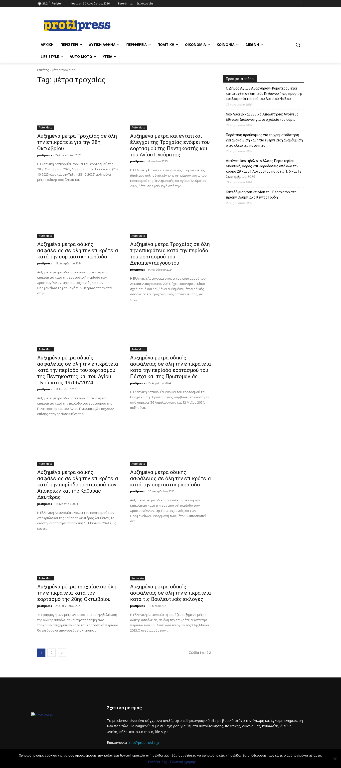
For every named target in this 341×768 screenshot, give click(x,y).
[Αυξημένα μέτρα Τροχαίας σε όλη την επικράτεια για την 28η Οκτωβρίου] (77, 109)
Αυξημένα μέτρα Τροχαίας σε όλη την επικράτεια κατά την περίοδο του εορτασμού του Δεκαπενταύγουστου (170, 253)
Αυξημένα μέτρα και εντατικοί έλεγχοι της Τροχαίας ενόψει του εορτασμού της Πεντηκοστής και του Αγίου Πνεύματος (170, 145)
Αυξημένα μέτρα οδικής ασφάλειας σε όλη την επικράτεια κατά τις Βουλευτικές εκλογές (170, 593)
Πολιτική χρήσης (183, 762)
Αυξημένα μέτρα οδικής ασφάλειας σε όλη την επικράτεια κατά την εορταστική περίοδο (77, 250)
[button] (298, 45)
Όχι (165, 762)
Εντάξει (154, 762)
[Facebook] (301, 3)
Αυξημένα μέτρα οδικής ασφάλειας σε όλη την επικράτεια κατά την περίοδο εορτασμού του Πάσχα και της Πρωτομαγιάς (170, 367)
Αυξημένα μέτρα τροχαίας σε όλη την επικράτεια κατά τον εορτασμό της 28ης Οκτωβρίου (76, 593)
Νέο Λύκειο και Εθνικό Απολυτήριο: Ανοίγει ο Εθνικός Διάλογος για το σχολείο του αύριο (262, 116)
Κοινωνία (138, 578)
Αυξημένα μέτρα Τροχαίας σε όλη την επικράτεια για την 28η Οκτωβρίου (77, 142)
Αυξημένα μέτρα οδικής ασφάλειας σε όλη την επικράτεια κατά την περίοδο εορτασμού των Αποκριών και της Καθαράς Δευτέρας (77, 484)
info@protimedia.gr (144, 742)
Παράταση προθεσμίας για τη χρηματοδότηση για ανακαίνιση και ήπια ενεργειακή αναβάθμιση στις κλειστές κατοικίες (264, 140)
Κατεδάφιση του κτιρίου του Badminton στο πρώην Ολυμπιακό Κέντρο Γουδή (261, 194)
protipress (44, 155)
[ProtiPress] (77, 25)
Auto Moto (45, 127)
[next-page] (62, 653)
